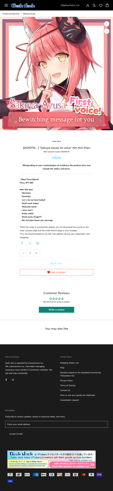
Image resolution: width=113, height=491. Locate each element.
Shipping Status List (70, 5)
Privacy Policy (66, 380)
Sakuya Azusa (29, 14)
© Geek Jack (12, 470)
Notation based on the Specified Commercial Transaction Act (80, 374)
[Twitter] (30, 243)
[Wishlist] (100, 5)
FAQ (62, 367)
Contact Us (65, 390)
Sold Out (56, 263)
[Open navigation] (6, 5)
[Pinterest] (37, 243)
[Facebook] (22, 243)
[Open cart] (107, 5)
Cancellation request (69, 400)
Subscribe (16, 434)
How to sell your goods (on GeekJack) (77, 395)
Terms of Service (67, 385)
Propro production (11, 14)
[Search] (94, 5)
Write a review (57, 309)
